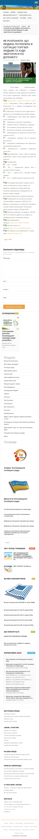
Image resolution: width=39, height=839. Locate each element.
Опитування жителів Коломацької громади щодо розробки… (8, 335)
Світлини (23, 18)
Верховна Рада (8, 719)
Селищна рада (22, 12)
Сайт (4, 297)
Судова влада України (10, 721)
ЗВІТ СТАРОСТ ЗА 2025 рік (22, 566)
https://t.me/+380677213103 (19, 223)
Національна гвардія (10, 738)
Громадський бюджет (11, 390)
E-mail (5, 289)
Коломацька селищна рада (12, 26)
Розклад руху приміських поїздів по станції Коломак (19, 773)
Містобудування (9, 387)
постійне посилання (29, 87)
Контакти (6, 21)
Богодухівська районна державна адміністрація (18, 759)
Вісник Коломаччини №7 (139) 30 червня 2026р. (18, 610)
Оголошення (8, 403)
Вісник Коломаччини (11, 361)
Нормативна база (25, 15)
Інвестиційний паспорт (11, 377)
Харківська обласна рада (11, 757)
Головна (6, 12)
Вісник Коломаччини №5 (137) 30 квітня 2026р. (18, 620)
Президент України (9, 714)
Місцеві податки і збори (12, 384)
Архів (29, 18)
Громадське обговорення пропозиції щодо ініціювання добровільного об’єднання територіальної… (17, 532)
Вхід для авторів (19, 833)
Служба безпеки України (11, 745)
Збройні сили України (10, 730)
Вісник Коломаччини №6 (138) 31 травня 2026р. (18, 615)
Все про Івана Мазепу (10, 792)
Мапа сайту (25, 829)
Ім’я (5, 281)
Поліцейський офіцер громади (14, 433)
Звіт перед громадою (10, 18)
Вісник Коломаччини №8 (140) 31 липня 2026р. (19, 602)
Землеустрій (8, 374)
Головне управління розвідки (12, 735)
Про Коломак (8, 400)
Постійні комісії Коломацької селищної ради (17, 509)
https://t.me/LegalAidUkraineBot (20, 228)
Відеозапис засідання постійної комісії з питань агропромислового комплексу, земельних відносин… (18, 689)
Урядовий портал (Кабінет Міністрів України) (17, 716)
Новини (12, 12)
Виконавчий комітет (10, 15)
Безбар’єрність (9, 413)
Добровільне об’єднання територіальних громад (19, 521)
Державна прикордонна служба (13, 743)
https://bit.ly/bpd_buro (15, 233)
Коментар (6, 258)
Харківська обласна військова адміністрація (17, 754)
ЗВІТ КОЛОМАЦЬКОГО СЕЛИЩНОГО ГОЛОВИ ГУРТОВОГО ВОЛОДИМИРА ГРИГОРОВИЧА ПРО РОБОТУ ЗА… (23, 556)
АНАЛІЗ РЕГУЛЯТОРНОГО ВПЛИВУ (15, 636)
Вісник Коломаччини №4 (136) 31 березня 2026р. (19, 625)
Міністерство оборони (10, 733)
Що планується (9, 407)
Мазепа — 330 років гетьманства (12, 829)
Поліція (6, 740)
